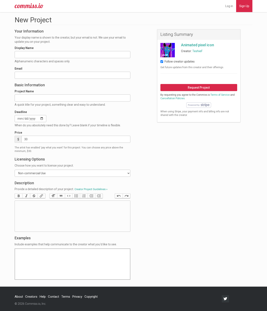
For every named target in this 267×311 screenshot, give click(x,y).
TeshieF (197, 51)
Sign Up (244, 6)
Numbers (83, 196)
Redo (126, 196)
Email (18, 68)
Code (68, 196)
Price (18, 132)
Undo (118, 196)
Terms (65, 296)
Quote (61, 196)
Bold (18, 196)
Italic (26, 196)
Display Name (24, 48)
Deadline (21, 112)
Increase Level (99, 196)
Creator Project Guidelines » (90, 189)
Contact (53, 296)
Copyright (91, 296)
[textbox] (72, 216)
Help (43, 296)
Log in (229, 6)
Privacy (77, 296)
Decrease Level (91, 196)
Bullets (76, 196)
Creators (31, 296)
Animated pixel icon (197, 45)
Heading (53, 196)
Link (41, 196)
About (19, 296)
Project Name (24, 91)
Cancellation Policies (172, 98)
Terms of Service (220, 94)
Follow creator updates (180, 61)
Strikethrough (34, 196)
